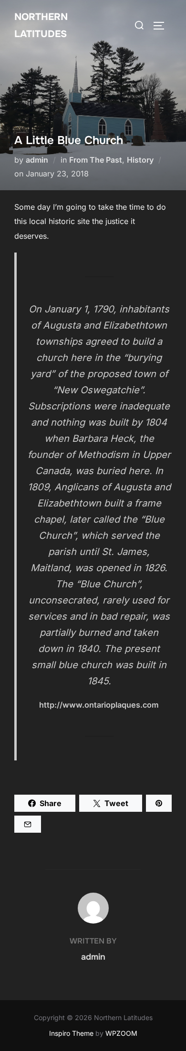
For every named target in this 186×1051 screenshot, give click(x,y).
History (140, 160)
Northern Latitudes (41, 25)
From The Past (95, 160)
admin (37, 160)
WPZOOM (121, 1033)
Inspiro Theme (71, 1033)
